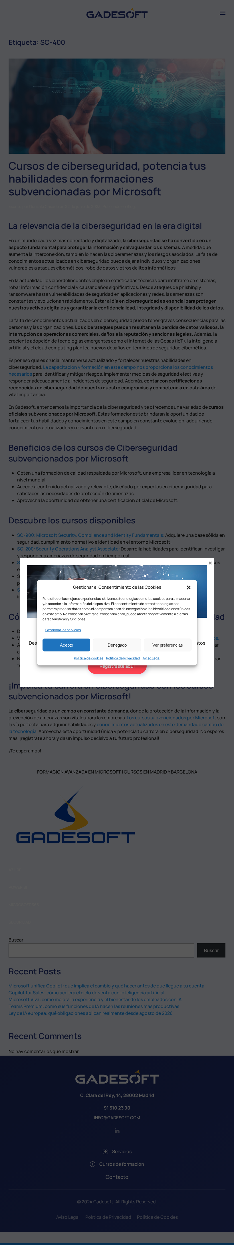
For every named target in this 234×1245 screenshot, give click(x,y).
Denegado (117, 644)
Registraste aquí (117, 666)
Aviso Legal (151, 658)
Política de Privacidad (123, 658)
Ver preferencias (167, 644)
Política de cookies (88, 658)
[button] (188, 587)
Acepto (66, 644)
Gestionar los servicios (63, 629)
